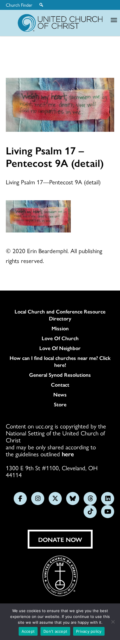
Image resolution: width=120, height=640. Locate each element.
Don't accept (55, 631)
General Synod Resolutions (60, 374)
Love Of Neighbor (60, 348)
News (60, 394)
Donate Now (60, 539)
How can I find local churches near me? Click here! (60, 361)
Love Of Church (60, 338)
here (68, 453)
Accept (28, 631)
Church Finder (19, 5)
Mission (60, 328)
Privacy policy (89, 631)
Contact (60, 384)
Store (60, 404)
